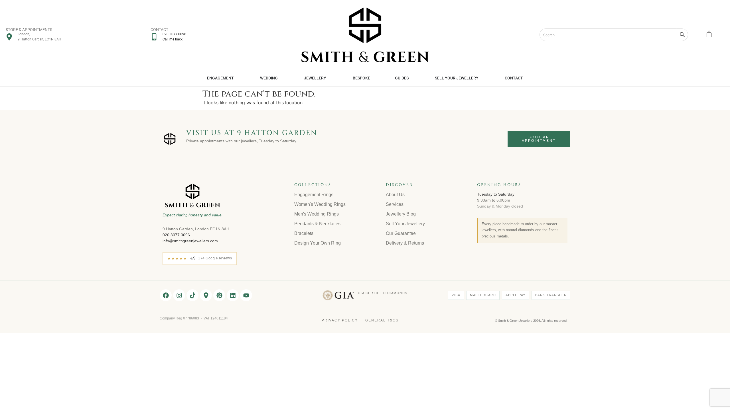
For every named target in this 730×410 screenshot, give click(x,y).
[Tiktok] (192, 295)
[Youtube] (246, 295)
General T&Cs (382, 320)
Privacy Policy (340, 320)
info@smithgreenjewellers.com (190, 241)
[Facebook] (166, 295)
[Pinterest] (219, 295)
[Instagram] (179, 295)
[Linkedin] (233, 295)
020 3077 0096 (176, 235)
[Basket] (709, 34)
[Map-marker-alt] (206, 295)
